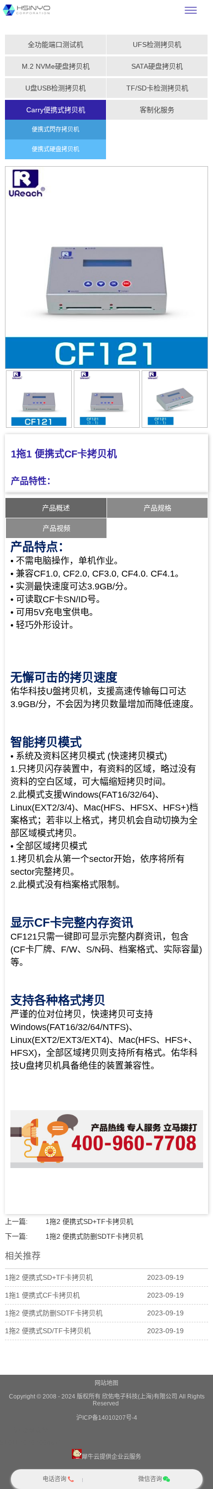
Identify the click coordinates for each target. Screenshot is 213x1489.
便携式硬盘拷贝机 (55, 149)
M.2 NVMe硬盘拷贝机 (56, 66)
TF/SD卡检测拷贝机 (157, 88)
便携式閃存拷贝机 (55, 129)
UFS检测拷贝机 (157, 44)
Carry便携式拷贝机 (55, 110)
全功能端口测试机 (55, 44)
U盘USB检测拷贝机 (55, 88)
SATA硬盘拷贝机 (157, 66)
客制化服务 (157, 110)
